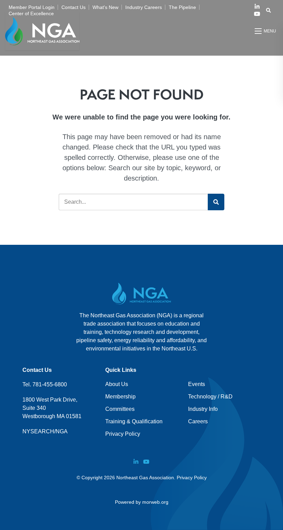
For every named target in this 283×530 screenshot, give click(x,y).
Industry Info (203, 409)
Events (196, 384)
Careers (198, 421)
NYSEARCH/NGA (45, 431)
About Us (116, 384)
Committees (120, 409)
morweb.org (155, 502)
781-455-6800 (49, 384)
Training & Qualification (134, 421)
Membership (120, 396)
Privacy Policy (122, 434)
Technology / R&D (210, 396)
